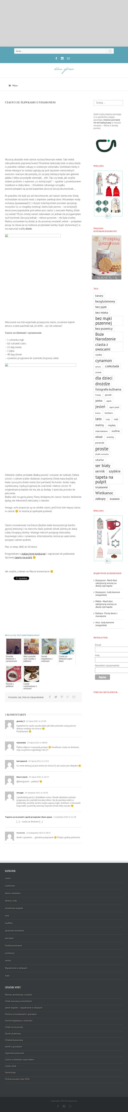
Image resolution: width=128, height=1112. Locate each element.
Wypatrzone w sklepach (16, 968)
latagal (20, 792)
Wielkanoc (104, 492)
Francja (98, 395)
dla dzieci (103, 377)
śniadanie (115, 498)
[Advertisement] (64, 23)
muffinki (116, 431)
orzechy (110, 437)
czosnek (98, 372)
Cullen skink (10, 1066)
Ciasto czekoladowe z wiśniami (30, 686)
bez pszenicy (103, 328)
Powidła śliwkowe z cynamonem (11, 658)
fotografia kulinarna (108, 389)
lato (98, 418)
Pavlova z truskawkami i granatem (21, 1014)
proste (101, 448)
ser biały (102, 465)
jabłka (98, 400)
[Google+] (67, 697)
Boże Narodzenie (105, 336)
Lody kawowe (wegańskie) (108, 593)
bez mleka (101, 312)
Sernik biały (10, 1072)
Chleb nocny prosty (14, 1027)
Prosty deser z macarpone (106, 615)
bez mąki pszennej (103, 320)
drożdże (102, 383)
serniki (8, 960)
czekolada (112, 366)
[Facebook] (56, 58)
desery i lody (11, 900)
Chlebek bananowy (14, 1040)
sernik (100, 471)
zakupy (100, 498)
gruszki (108, 394)
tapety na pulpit (23, 557)
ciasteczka (10, 885)
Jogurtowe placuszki (14, 1053)
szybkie (114, 471)
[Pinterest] (61, 697)
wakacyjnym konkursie (33, 553)
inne (7, 915)
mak (116, 419)
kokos (98, 413)
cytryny (98, 367)
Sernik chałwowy (13, 1033)
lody (108, 419)
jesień (100, 406)
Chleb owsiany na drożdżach (18, 1001)
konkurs (109, 412)
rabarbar (99, 459)
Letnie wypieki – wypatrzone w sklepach (23, 1007)
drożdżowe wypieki (14, 908)
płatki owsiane (102, 454)
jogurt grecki (114, 407)
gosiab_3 (20, 721)
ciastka (98, 354)
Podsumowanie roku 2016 (17, 1079)
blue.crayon (22, 777)
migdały (112, 425)
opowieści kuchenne (14, 930)
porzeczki (99, 442)
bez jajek (101, 307)
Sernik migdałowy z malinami (46, 658)
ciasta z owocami (102, 347)
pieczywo (9, 938)
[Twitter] (55, 697)
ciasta (7, 878)
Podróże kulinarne (13, 945)
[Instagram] (62, 58)
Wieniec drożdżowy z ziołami (18, 994)
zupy (7, 975)
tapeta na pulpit (104, 479)
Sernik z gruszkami (13, 1046)
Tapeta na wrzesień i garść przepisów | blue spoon (28, 817)
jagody (109, 401)
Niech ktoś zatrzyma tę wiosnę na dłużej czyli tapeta (106, 583)
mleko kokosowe (101, 431)
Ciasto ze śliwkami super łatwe (65, 658)
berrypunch (21, 761)
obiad (98, 437)
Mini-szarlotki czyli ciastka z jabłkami (30, 658)
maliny (99, 425)
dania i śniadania (12, 893)
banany (99, 295)
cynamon (103, 360)
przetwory (9, 953)
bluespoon (101, 580)
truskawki (101, 487)
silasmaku (21, 742)
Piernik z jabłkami (10, 685)
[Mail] (68, 58)
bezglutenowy (105, 301)
